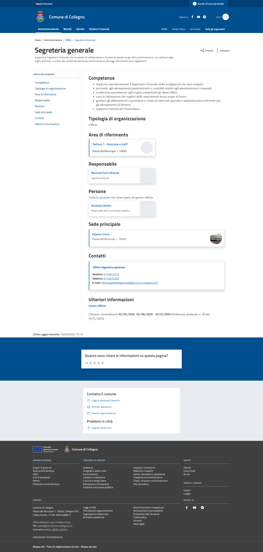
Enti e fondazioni (41, 477)
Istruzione (195, 29)
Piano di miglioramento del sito (63, 547)
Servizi (80, 29)
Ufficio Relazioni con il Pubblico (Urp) (51, 522)
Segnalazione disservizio (95, 514)
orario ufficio (97, 305)
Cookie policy (140, 517)
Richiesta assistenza (93, 517)
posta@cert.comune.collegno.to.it (55, 526)
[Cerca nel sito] (225, 17)
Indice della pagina (43, 74)
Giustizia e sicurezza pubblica (98, 487)
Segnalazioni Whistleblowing (48, 537)
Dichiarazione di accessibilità (148, 510)
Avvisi (187, 474)
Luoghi (187, 493)
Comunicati (189, 471)
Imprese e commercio (144, 467)
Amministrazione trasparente (148, 507)
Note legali (138, 524)
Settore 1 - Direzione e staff (110, 144)
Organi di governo (42, 467)
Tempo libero (178, 29)
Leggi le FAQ (89, 507)
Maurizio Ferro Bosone (105, 173)
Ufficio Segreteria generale (109, 267)
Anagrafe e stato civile (94, 471)
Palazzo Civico (101, 234)
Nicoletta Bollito (101, 205)
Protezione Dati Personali (146, 514)
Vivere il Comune (99, 29)
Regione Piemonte (44, 3)
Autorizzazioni (90, 474)
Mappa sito (39, 547)
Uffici (35, 474)
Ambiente (88, 467)
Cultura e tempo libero (94, 481)
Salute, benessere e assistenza (149, 474)
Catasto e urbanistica (94, 477)
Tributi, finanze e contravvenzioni (150, 481)
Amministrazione (48, 29)
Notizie (187, 467)
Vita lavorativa (140, 484)
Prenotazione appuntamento (98, 510)
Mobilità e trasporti (143, 471)
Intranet (137, 520)
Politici (36, 481)
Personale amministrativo (46, 484)
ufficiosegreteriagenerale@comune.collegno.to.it (129, 283)
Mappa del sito (88, 547)
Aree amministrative (43, 471)
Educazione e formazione (96, 484)
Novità (67, 29)
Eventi (187, 490)
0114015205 (111, 278)
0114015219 (111, 274)
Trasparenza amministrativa (147, 477)
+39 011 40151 (59, 529)
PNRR (164, 29)
